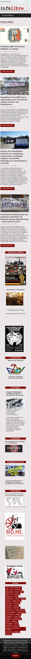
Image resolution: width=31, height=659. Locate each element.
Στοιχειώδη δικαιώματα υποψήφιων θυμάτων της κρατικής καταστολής (14, 393)
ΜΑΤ (22, 592)
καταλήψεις (9, 616)
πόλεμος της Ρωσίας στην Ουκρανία (13, 628)
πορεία (16, 623)
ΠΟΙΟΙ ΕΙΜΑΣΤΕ (11, 289)
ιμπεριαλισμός (21, 612)
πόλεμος (16, 625)
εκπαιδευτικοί (9, 610)
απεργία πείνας (16, 601)
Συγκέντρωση (9, 598)
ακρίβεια (22, 598)
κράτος (8, 621)
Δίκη (11, 589)
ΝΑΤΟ (7, 594)
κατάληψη (18, 614)
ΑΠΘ (11, 587)
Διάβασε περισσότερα (7, 71)
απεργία (8, 601)
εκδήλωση (9, 607)
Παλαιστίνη (9, 596)
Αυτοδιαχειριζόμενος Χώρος (15, 310)
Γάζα (7, 589)
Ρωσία (15, 596)
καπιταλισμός (9, 614)
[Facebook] (26, 1)
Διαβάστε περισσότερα (13, 430)
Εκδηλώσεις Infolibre (15, 252)
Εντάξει (15, 655)
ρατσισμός (9, 631)
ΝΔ (11, 594)
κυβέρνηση (15, 621)
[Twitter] (28, 1)
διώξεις (16, 605)
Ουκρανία (16, 594)
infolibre (16, 51)
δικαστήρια (9, 605)
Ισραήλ (17, 592)
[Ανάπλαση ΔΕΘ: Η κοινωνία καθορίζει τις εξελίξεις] (14, 35)
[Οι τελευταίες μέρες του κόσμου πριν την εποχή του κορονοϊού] (13, 506)
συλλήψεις (16, 631)
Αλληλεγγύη (18, 587)
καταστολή (17, 616)
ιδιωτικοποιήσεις (10, 612)
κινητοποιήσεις (17, 619)
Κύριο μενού (8, 15)
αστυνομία (9, 603)
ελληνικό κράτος (19, 610)
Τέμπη (17, 598)
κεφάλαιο (8, 619)
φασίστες (8, 634)
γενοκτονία (16, 603)
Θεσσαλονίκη (9, 592)
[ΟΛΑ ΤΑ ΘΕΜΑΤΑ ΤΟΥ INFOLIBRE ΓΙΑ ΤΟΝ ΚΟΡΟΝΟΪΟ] (13, 452)
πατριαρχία (9, 623)
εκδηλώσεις (16, 607)
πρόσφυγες (9, 625)
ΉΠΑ (7, 587)
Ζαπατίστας (18, 589)
